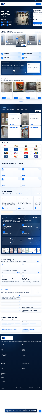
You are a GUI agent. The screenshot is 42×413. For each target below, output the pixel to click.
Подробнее (15, 97)
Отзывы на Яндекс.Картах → (18, 211)
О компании (23, 345)
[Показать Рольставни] (16, 48)
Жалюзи (2, 345)
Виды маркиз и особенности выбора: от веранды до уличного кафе (10, 279)
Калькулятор (23, 350)
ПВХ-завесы (2, 351)
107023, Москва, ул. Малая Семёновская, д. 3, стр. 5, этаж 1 (10, 382)
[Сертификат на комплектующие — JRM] (31, 250)
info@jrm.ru (3, 381)
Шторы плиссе (3, 348)
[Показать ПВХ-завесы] (24, 48)
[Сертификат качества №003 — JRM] (19, 250)
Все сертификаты (35, 217)
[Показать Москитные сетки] (26, 48)
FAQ (1, 374)
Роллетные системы (3, 355)
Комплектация (3, 363)
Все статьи (38, 261)
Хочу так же (10, 97)
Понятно (33, 410)
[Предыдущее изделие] (38, 32)
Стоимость (2, 368)
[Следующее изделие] (40, 32)
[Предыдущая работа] (38, 80)
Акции (22, 344)
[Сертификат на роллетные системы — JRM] (27, 250)
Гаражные (3, 324)
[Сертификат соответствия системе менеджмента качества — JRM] (23, 250)
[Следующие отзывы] (40, 193)
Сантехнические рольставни (25, 363)
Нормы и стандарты (3, 373)
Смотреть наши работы (36, 166)
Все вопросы (38, 292)
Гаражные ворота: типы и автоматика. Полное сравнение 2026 (30, 267)
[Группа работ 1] (18, 101)
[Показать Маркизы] (21, 48)
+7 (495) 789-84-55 (4, 378)
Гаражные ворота (10, 329)
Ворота (2, 350)
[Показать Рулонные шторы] (20, 48)
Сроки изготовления (3, 369)
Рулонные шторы (25, 324)
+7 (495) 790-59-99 (4, 380)
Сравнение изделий (3, 370)
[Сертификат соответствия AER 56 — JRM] (7, 250)
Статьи (23, 356)
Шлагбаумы (15, 329)
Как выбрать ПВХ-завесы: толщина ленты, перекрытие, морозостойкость (29, 279)
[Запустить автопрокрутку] (36, 32)
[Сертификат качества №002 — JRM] (15, 250)
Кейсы (2, 375)
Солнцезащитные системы (4, 354)
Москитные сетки (32, 329)
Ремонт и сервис (3, 367)
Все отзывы (20, 193)
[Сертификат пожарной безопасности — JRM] (38, 250)
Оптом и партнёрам (24, 354)
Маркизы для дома (4, 329)
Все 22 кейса (37, 111)
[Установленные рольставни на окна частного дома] (13, 87)
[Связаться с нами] (40, 411)
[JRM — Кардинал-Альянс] (5, 3)
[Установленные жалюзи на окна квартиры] (26, 87)
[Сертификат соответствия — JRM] (11, 250)
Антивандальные (8, 324)
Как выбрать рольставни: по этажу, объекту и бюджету (9, 267)
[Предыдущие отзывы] (38, 193)
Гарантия (23, 351)
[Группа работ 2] (19, 101)
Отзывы (23, 348)
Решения (2, 362)
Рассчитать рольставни (23, 45)
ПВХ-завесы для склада (25, 329)
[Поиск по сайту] (34, 4)
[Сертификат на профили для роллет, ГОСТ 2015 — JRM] (4, 250)
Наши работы (23, 349)
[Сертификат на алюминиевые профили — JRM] (34, 250)
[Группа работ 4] (22, 101)
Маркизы (2, 349)
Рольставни (2, 344)
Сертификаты (23, 355)
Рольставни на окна (24, 362)
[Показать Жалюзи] (17, 48)
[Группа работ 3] (20, 101)
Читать (18, 272)
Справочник (2, 364)
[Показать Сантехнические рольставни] (19, 48)
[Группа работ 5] (24, 101)
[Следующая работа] (40, 80)
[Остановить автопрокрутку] (36, 80)
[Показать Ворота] (23, 48)
